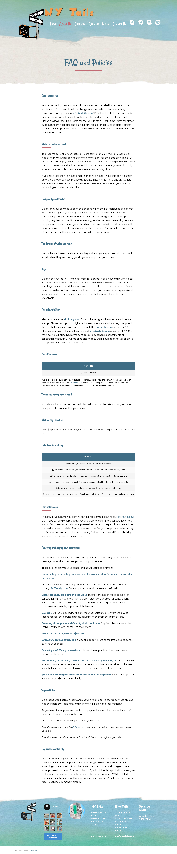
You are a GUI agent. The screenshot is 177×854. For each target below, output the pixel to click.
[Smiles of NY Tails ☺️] (59, 828)
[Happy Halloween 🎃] (52, 822)
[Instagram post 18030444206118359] (52, 815)
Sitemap (33, 850)
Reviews (93, 23)
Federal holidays (125, 516)
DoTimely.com (64, 650)
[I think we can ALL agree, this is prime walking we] (46, 828)
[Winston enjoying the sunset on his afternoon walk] (46, 815)
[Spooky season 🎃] (59, 815)
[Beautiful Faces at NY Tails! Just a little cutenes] (59, 822)
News (105, 23)
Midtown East (145, 819)
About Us (65, 23)
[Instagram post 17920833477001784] (46, 822)
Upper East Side (146, 816)
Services (79, 23)
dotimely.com (72, 319)
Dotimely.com (114, 574)
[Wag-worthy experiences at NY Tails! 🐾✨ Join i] (52, 828)
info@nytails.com (100, 331)
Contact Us (119, 23)
